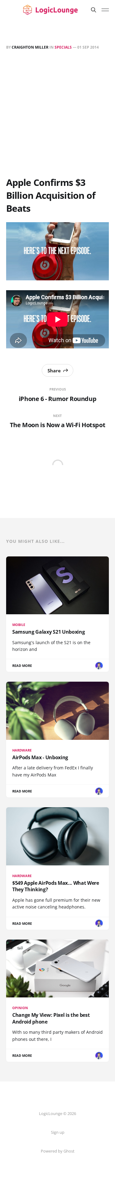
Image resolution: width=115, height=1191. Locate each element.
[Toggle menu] (105, 9)
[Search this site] (93, 9)
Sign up (57, 1132)
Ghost (69, 1151)
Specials (63, 47)
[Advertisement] (57, 114)
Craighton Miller (30, 47)
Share (54, 370)
